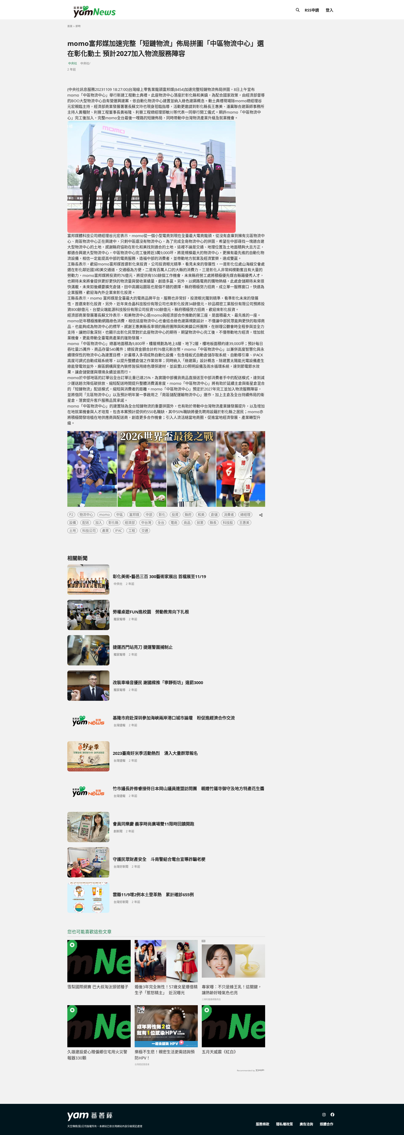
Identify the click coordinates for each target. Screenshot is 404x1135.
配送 (85, 522)
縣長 (213, 522)
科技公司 (89, 530)
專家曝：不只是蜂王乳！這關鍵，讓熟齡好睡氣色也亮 (232, 990)
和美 (201, 514)
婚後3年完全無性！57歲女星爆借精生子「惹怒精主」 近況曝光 (166, 990)
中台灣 (146, 522)
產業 (105, 530)
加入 (98, 522)
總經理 (245, 514)
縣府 (188, 514)
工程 (131, 530)
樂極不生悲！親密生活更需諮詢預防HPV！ (165, 1055)
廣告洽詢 (306, 1124)
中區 (119, 514)
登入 (329, 10)
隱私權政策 (284, 1124)
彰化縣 (113, 522)
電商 (174, 522)
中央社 (72, 63)
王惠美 (244, 522)
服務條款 (262, 1124)
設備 (72, 522)
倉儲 (214, 514)
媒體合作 (326, 1124)
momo (104, 514)
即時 (78, 26)
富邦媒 (134, 514)
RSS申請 (312, 10)
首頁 (69, 26)
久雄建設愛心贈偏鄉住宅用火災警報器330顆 (97, 1055)
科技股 (228, 522)
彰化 (162, 514)
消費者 (229, 514)
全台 (161, 522)
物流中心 (86, 514)
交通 (144, 530)
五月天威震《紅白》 (220, 1052)
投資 (175, 514)
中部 (149, 514)
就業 (200, 522)
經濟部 (130, 522)
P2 (71, 514)
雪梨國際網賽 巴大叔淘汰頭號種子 (97, 987)
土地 (72, 530)
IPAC (118, 530)
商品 (187, 522)
